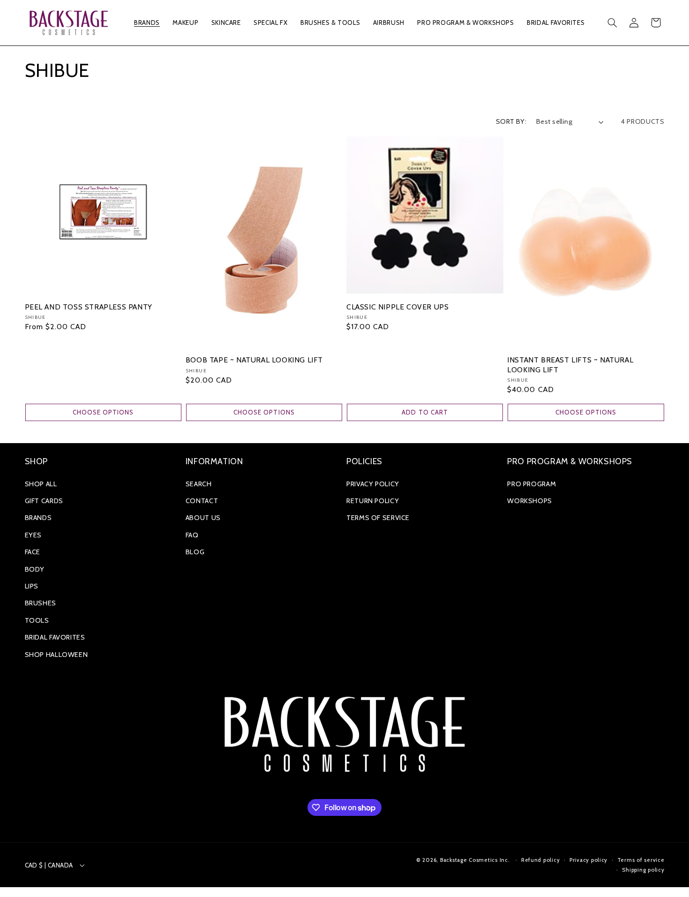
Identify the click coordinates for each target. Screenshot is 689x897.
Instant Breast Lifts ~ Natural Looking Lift (570, 364)
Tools (37, 620)
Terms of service (641, 860)
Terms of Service (378, 517)
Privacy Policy (372, 484)
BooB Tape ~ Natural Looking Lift (254, 359)
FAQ (192, 535)
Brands (38, 517)
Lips (32, 586)
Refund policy (540, 860)
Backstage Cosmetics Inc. (475, 860)
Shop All (41, 484)
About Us (203, 517)
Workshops (529, 501)
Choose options (103, 412)
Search (199, 484)
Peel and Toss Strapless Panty (88, 306)
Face (33, 552)
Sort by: (511, 121)
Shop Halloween (56, 654)
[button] (147, 23)
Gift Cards (44, 501)
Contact (202, 501)
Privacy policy (588, 860)
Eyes (33, 535)
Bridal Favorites (55, 637)
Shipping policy (643, 870)
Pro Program (531, 484)
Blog (195, 552)
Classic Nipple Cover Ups (397, 306)
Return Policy (372, 501)
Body (35, 569)
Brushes (40, 603)
